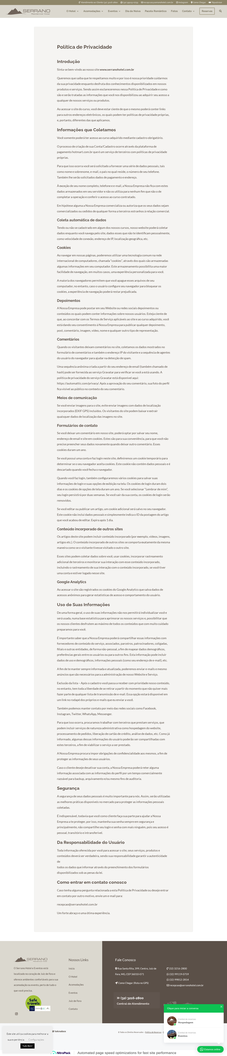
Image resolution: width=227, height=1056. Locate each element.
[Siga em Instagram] (16, 1013)
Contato (187, 11)
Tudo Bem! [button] (27, 1046)
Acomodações (91, 11)
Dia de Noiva (132, 11)
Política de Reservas (153, 1032)
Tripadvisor (216, 2)
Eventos (112, 11)
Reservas (207, 11)
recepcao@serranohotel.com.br (158, 2)
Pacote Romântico (156, 11)
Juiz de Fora (75, 1000)
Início (72, 968)
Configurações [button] (36, 1039)
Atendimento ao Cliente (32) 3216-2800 (99, 2)
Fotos (174, 11)
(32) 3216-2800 (132, 998)
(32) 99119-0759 (130, 2)
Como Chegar (199, 2)
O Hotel (71, 11)
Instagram (183, 2)
